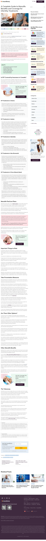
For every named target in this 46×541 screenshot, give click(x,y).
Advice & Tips (34, 98)
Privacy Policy (26, 507)
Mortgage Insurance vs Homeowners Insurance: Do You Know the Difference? (7, 462)
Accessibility (39, 507)
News (33, 120)
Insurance (16, 455)
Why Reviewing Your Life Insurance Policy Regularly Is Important (37, 17)
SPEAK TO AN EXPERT (21, 96)
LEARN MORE (33, 35)
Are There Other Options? (7, 71)
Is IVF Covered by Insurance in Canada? (10, 66)
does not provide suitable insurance (13, 354)
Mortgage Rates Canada (28, 499)
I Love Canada (34, 106)
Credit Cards (34, 101)
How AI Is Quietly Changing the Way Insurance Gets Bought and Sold (37, 486)
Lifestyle (33, 112)
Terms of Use (32, 507)
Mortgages (34, 117)
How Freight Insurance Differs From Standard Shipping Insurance (37, 21)
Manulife (3, 53)
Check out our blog (11, 418)
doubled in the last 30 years (16, 36)
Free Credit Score (27, 504)
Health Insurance (12, 455)
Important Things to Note (7, 69)
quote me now (20, 384)
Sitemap (38, 504)
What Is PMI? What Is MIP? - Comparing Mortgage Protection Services (21, 462)
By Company (7, 455)
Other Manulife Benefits (7, 72)
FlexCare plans (15, 203)
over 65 (25, 364)
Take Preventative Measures (8, 70)
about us (43, 532)
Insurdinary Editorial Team (8, 33)
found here (14, 295)
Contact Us (34, 504)
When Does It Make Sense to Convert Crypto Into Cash (37, 14)
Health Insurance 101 (6, 457)
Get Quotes (40, 1)
